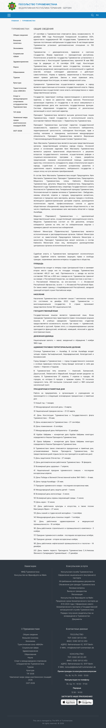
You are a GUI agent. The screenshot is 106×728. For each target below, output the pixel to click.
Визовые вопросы (77, 588)
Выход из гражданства (77, 591)
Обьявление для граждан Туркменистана (77, 584)
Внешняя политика (17, 41)
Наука (15, 67)
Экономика (18, 48)
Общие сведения (20, 35)
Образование (18, 72)
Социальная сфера (18, 55)
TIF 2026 (17, 112)
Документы (77, 619)
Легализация (76, 594)
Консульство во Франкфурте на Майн (30, 575)
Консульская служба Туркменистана (77, 572)
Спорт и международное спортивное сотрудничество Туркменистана (20, 101)
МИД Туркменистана (30, 572)
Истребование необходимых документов (77, 581)
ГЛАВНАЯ (15, 21)
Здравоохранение (20, 62)
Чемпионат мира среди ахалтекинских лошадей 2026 (20, 121)
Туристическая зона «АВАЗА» (19, 89)
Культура (17, 83)
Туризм (16, 77)
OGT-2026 (17, 131)
